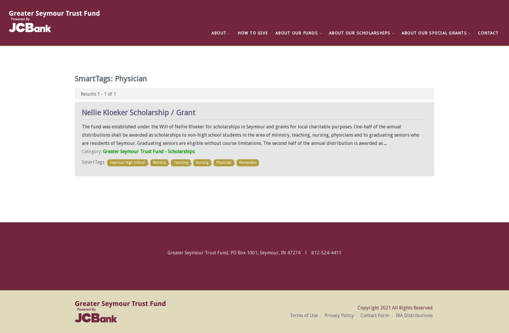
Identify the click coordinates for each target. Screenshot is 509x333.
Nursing (202, 162)
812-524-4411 (326, 253)
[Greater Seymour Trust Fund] (54, 21)
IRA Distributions (414, 315)
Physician (224, 162)
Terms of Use (304, 315)
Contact (488, 33)
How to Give (253, 33)
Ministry (159, 162)
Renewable (247, 162)
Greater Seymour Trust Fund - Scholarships (149, 151)
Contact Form (375, 315)
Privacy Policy (339, 315)
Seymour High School (127, 162)
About (219, 33)
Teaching (180, 162)
